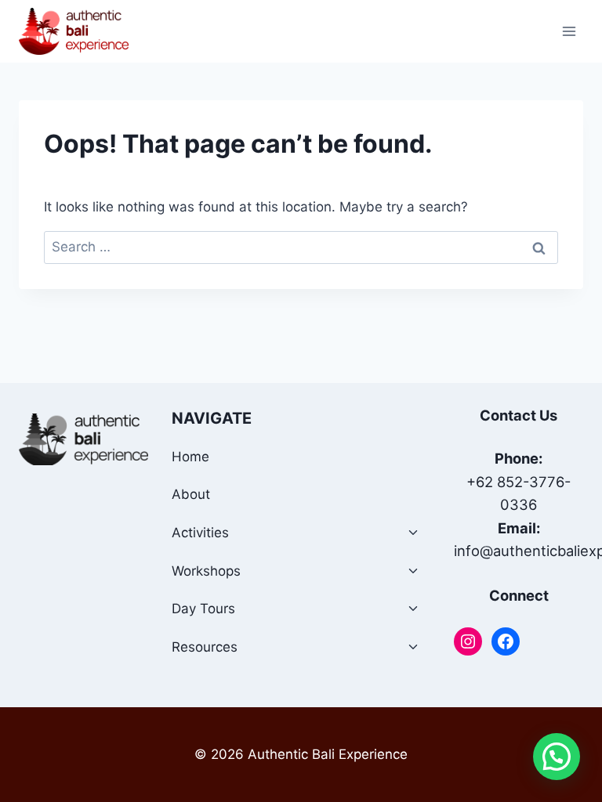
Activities (200, 532)
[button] (556, 756)
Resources (205, 647)
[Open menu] (568, 31)
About (191, 494)
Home (190, 456)
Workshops (206, 571)
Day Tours (203, 608)
